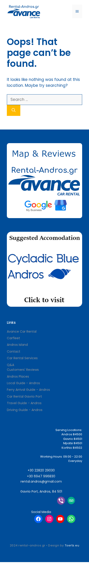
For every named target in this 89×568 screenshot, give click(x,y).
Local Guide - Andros (23, 383)
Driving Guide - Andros (24, 410)
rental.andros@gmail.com (41, 481)
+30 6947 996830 (41, 476)
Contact (13, 351)
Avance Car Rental (22, 331)
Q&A (10, 365)
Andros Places (18, 376)
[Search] (13, 110)
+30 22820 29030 (41, 470)
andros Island (17, 344)
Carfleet (13, 338)
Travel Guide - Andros (24, 403)
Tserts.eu (72, 545)
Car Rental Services (22, 358)
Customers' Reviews (23, 369)
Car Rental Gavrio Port (24, 396)
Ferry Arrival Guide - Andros (28, 389)
